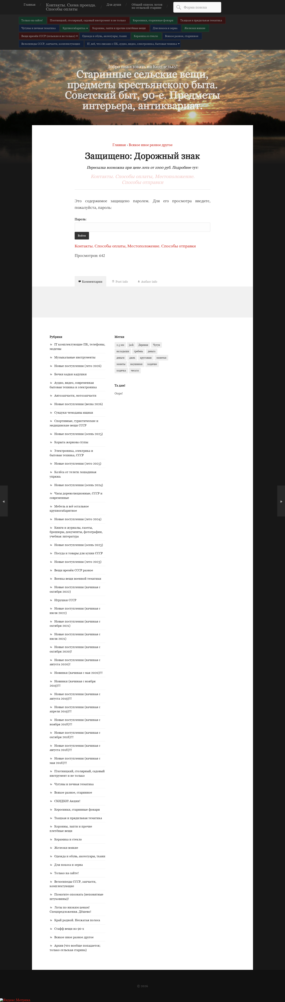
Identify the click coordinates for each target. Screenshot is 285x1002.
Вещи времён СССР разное (73, 570)
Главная (29, 4)
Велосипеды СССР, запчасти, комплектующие (50, 43)
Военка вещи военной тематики (77, 578)
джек (132, 357)
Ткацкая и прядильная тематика (201, 20)
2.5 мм (120, 344)
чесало (135, 370)
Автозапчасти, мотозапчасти (75, 395)
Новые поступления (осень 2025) (78, 434)
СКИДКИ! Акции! (67, 801)
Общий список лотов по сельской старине (147, 6)
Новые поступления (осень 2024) (78, 485)
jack (131, 344)
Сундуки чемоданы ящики (73, 412)
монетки (161, 357)
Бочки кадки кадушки (70, 374)
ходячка (121, 370)
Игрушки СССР (65, 600)
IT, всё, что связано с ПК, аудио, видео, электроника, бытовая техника (132, 43)
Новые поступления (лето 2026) (77, 366)
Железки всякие (194, 28)
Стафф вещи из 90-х (69, 928)
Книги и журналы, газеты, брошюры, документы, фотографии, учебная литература (76, 532)
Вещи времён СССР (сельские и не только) (48, 36)
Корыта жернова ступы (71, 442)
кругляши (146, 357)
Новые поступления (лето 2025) (77, 463)
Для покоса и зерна (165, 28)
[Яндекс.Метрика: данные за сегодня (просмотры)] (15, 1000)
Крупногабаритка (74, 28)
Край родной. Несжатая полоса (77, 920)
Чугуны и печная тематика (38, 28)
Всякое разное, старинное (181, 36)
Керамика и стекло (146, 36)
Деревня (143, 344)
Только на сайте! (32, 20)
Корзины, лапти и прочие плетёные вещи (119, 28)
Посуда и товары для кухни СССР (78, 553)
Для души (114, 4)
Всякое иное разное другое (74, 937)
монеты (121, 364)
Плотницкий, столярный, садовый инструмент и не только (88, 20)
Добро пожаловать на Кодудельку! (142, 66)
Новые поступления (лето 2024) (77, 519)
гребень (138, 351)
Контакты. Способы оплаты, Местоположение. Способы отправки (143, 179)
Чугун (156, 344)
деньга (151, 351)
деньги (120, 357)
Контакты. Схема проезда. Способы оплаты (71, 7)
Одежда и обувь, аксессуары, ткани (104, 36)
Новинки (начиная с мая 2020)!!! (78, 672)
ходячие (152, 364)
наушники (136, 364)
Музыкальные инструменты (74, 357)
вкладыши (123, 351)
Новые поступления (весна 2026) (78, 404)
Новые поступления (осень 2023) (78, 545)
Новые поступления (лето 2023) (77, 561)
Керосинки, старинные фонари (153, 20)
